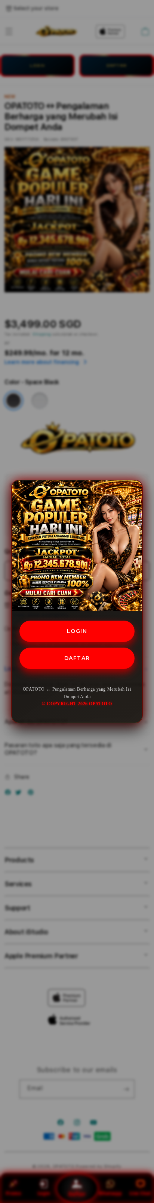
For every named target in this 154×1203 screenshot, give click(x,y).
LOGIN (77, 631)
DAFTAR (77, 658)
